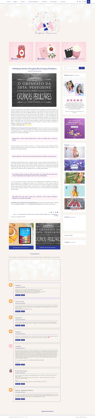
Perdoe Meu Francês (21, 371)
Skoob (13, 124)
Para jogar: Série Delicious (74, 184)
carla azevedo (19, 301)
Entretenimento (33, 1)
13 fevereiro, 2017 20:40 (20, 287)
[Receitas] (21, 61)
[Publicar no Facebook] (53, 212)
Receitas (44, 1)
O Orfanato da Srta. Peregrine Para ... (48, 247)
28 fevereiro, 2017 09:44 (20, 392)
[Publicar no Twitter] (51, 212)
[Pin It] (55, 212)
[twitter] (78, 100)
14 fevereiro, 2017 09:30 (20, 303)
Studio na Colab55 (68, 235)
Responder (18, 311)
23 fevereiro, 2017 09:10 (20, 372)
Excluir (23, 311)
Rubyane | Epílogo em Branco (24, 390)
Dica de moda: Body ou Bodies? (75, 158)
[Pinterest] (77, 1)
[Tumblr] (68, 100)
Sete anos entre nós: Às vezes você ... (21, 247)
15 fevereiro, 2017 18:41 (20, 333)
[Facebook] (82, 1)
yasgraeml (18, 317)
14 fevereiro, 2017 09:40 (20, 319)
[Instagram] (79, 1)
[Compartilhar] (57, 212)
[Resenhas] (47, 61)
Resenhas (56, 215)
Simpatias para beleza (74, 197)
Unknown (18, 285)
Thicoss (84, 417)
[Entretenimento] (73, 61)
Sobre (15, 1)
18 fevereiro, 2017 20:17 (20, 348)
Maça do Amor (74, 210)
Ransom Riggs (54, 214)
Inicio (8, 1)
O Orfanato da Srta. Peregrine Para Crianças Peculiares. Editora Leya (33, 214)
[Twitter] (84, 1)
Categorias (53, 1)
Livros (22, 1)
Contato (63, 1)
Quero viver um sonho (74, 171)
